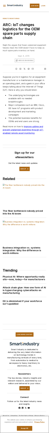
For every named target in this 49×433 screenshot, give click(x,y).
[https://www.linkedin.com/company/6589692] (22, 408)
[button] (4, 5)
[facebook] (16, 69)
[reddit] (28, 69)
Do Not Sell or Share (26, 416)
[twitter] (24, 69)
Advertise (14, 416)
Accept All (24, 428)
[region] (24, 424)
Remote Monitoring (11, 18)
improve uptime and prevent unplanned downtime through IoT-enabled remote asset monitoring (23, 129)
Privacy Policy (40, 416)
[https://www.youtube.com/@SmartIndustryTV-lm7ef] (29, 408)
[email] (33, 69)
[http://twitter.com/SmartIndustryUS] (25, 408)
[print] (45, 69)
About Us (6, 416)
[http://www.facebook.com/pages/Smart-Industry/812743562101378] (19, 408)
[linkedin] (20, 69)
